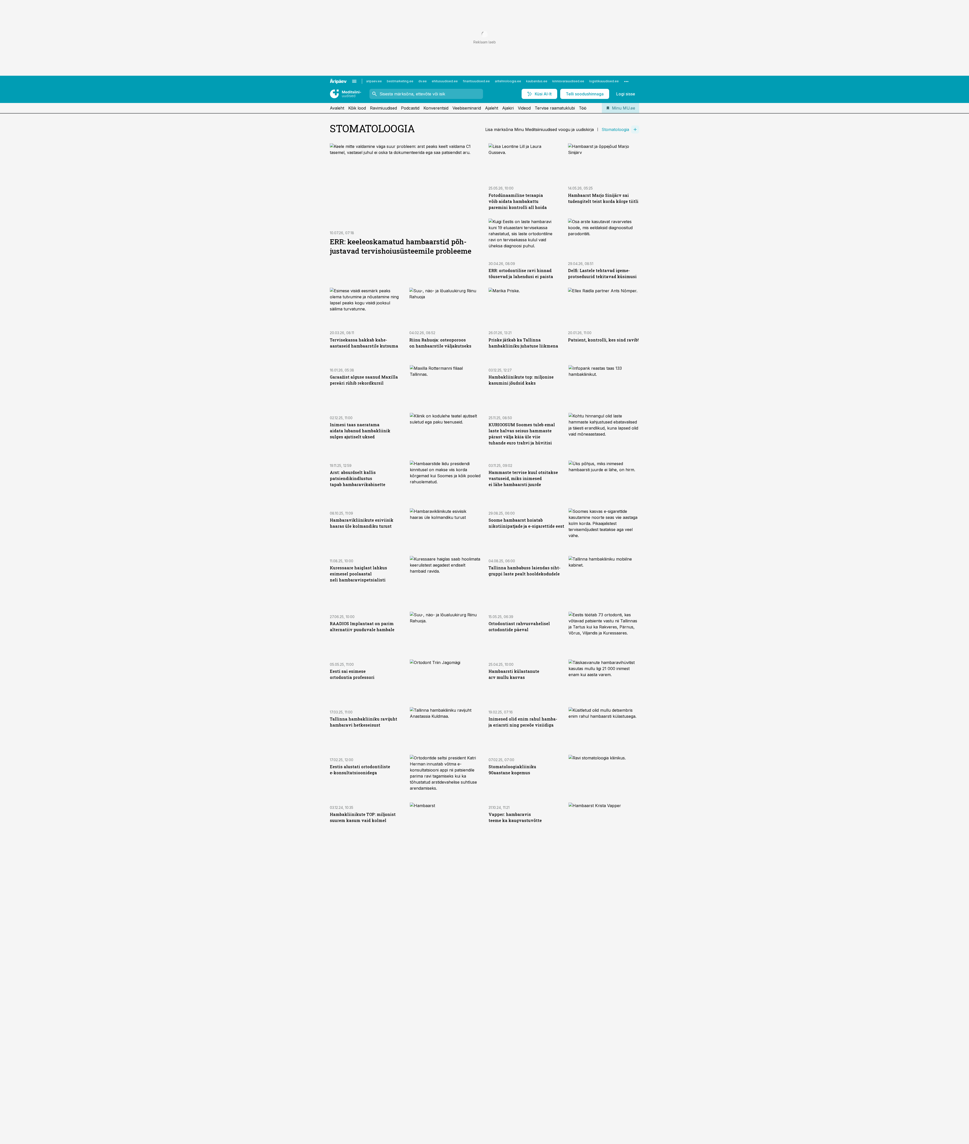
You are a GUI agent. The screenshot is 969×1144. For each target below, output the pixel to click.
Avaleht (337, 108)
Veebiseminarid (466, 108)
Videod (524, 108)
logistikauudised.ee (604, 81)
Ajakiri (508, 108)
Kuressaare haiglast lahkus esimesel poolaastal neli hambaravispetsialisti (358, 573)
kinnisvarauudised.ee (568, 81)
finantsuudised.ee (476, 81)
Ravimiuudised (383, 108)
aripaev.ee (374, 81)
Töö (582, 108)
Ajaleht (491, 108)
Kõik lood (357, 108)
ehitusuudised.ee (445, 81)
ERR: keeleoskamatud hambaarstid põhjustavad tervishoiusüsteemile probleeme (400, 246)
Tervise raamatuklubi (555, 108)
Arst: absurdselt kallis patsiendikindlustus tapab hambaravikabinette (357, 478)
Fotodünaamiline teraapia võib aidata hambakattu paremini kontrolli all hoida (518, 201)
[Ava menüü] (354, 81)
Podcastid (410, 108)
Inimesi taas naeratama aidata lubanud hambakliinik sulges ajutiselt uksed (360, 430)
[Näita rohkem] (626, 81)
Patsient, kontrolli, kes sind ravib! (603, 339)
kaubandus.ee (536, 81)
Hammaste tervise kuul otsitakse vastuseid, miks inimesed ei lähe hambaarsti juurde (523, 478)
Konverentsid (435, 108)
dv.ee (422, 81)
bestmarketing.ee (400, 81)
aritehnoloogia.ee (508, 81)
